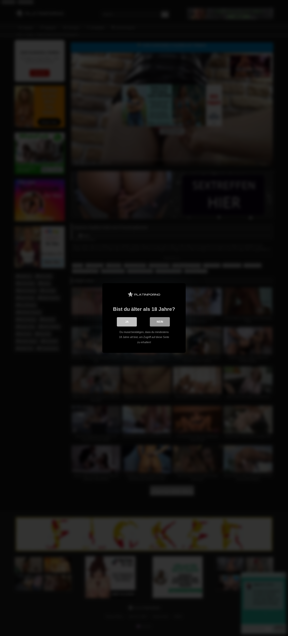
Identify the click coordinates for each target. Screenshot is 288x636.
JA (127, 321)
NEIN (160, 321)
